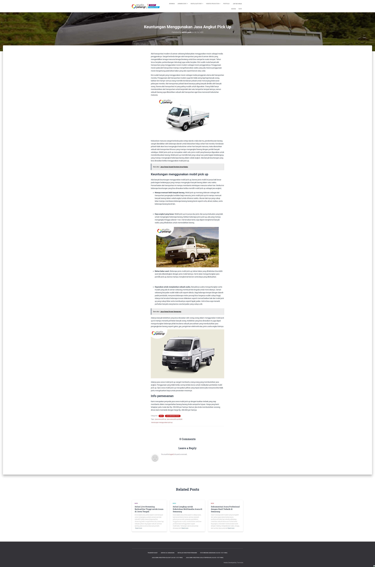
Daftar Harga (237, 3)
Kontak (233, 9)
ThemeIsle (240, 562)
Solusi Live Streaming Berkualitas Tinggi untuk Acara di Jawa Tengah (149, 509)
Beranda (172, 3)
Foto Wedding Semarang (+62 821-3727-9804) (213, 553)
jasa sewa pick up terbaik (174, 419)
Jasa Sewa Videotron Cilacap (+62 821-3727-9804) (167, 557)
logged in (172, 454)
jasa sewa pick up (160, 419)
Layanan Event (182, 3)
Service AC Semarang (167, 553)
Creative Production (212, 3)
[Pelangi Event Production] (145, 6)
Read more (138, 528)
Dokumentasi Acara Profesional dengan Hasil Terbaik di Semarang (225, 509)
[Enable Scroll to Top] (371, 563)
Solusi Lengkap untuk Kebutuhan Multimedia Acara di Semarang (187, 509)
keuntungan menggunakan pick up (161, 422)
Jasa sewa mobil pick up (172, 415)
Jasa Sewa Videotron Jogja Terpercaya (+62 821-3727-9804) (204, 557)
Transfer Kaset (153, 553)
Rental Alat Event (196, 3)
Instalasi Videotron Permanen (187, 553)
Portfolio (226, 3)
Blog (240, 8)
